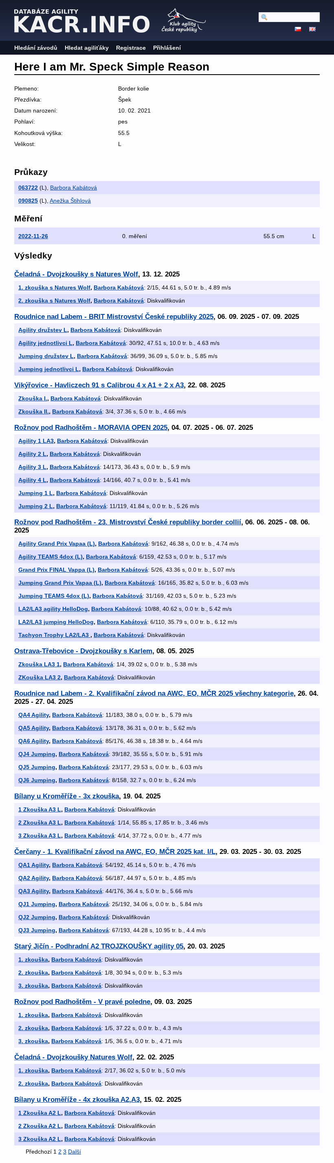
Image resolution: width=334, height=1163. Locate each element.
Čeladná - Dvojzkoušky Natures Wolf (73, 1057)
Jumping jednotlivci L (48, 369)
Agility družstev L (42, 330)
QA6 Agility (33, 741)
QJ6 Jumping (36, 780)
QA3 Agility (33, 891)
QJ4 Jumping (36, 754)
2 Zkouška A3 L (39, 822)
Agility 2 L (32, 454)
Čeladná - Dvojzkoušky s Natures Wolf (76, 274)
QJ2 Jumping (36, 917)
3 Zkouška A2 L (39, 1139)
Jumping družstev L (46, 356)
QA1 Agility (33, 865)
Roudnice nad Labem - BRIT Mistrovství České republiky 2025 (113, 317)
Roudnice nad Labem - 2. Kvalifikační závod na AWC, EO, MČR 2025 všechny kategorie (154, 693)
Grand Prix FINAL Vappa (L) (56, 569)
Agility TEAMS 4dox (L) (50, 556)
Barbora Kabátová (73, 187)
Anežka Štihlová (70, 200)
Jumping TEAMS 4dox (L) (53, 596)
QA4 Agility (33, 715)
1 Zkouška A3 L (39, 809)
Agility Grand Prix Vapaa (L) (56, 543)
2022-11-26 (33, 236)
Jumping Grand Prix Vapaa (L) (59, 582)
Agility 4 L (32, 480)
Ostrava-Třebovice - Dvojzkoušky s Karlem (83, 651)
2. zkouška (33, 972)
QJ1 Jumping (36, 904)
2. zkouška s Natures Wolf (54, 300)
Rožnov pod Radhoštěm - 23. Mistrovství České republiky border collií (127, 522)
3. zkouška (33, 985)
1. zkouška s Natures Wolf (54, 287)
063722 (28, 187)
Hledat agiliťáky (87, 47)
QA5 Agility (33, 728)
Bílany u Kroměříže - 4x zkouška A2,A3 (77, 1099)
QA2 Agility (33, 878)
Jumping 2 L (35, 506)
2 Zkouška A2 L (39, 1126)
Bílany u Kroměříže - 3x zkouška (66, 796)
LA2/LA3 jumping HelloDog (56, 622)
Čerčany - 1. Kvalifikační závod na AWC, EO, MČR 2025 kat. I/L (114, 852)
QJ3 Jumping (36, 930)
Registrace (131, 47)
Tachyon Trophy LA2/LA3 (54, 635)
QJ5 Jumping (36, 767)
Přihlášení (167, 47)
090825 (28, 200)
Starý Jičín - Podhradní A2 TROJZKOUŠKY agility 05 (98, 946)
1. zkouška (33, 959)
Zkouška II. (33, 411)
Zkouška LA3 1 (39, 664)
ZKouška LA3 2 (39, 677)
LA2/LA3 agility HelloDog (53, 609)
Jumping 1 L (35, 493)
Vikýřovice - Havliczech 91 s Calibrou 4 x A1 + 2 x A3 (99, 385)
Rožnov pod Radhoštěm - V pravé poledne (82, 1002)
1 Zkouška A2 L (39, 1113)
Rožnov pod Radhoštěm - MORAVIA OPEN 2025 (90, 427)
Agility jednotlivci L (45, 343)
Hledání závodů (35, 47)
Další (74, 1151)
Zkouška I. (32, 398)
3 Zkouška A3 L (39, 835)
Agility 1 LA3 (36, 441)
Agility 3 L (32, 467)
